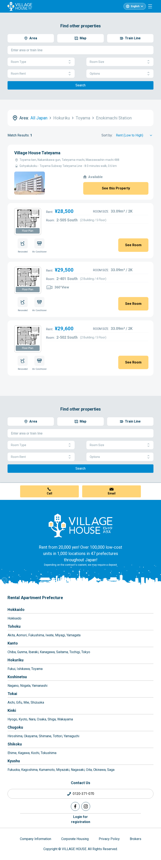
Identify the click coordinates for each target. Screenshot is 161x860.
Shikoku (15, 744)
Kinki (12, 710)
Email (112, 493)
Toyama (37, 669)
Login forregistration (80, 819)
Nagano (13, 686)
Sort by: (107, 135)
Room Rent (18, 73)
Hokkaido (16, 609)
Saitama (62, 652)
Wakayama (65, 719)
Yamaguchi (71, 736)
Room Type (18, 61)
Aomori (21, 635)
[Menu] (150, 6)
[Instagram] (85, 806)
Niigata (25, 686)
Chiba (12, 652)
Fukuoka (14, 770)
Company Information (35, 839)
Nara (32, 719)
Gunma (22, 652)
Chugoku (15, 727)
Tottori (57, 736)
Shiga (52, 719)
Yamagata (73, 635)
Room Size (97, 61)
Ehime (12, 753)
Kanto (13, 643)
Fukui (11, 669)
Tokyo (85, 652)
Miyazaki (62, 770)
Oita (89, 770)
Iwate (49, 635)
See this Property (116, 188)
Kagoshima (29, 770)
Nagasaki (77, 770)
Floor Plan (27, 230)
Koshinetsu (17, 677)
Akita (11, 635)
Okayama (30, 736)
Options (95, 73)
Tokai (12, 693)
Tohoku (14, 626)
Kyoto (23, 719)
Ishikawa (23, 669)
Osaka (41, 719)
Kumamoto (47, 770)
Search (80, 85)
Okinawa (99, 770)
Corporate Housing (75, 839)
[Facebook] (75, 806)
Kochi (35, 753)
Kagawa (24, 753)
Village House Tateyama (37, 152)
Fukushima (36, 635)
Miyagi (60, 635)
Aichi (11, 702)
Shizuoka (37, 702)
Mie (26, 702)
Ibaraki (33, 652)
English (135, 6)
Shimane (45, 736)
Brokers (135, 839)
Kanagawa (47, 652)
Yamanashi (39, 686)
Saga (110, 770)
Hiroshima (15, 736)
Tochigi (74, 652)
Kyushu (14, 761)
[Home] (80, 525)
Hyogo (12, 719)
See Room (133, 245)
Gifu (19, 702)
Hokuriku (15, 660)
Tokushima (48, 753)
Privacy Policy (109, 839)
